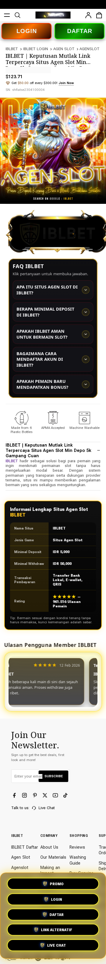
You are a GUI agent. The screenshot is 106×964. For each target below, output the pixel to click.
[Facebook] (15, 795)
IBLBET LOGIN (35, 49)
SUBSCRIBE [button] (53, 776)
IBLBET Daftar (24, 847)
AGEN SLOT (63, 49)
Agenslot (19, 867)
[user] (88, 15)
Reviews (77, 847)
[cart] (99, 15)
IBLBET (12, 49)
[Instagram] (25, 795)
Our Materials (53, 857)
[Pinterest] (35, 795)
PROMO (57, 883)
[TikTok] (66, 795)
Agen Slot (20, 857)
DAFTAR (79, 31)
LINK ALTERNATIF (56, 931)
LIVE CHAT (56, 947)
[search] (17, 15)
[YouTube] (55, 795)
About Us (49, 847)
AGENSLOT (90, 49)
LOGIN (26, 31)
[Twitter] (45, 795)
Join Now (66, 83)
